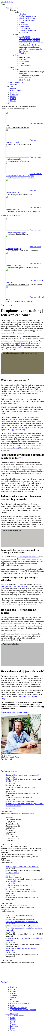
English (13, 88)
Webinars (13, 84)
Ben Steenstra (6, 755)
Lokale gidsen (24, 37)
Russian (13, 1028)
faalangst (16, 448)
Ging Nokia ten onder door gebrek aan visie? (22, 922)
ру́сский (13, 93)
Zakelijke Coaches (12, 781)
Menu (3, 4)
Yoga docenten (24, 28)
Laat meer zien (6, 305)
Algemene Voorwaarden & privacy (23, 1010)
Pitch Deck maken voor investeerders (19, 916)
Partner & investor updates (19, 1004)
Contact (13, 997)
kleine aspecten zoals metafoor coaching (15, 347)
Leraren (22, 22)
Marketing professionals (28, 16)
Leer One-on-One (16, 82)
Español (13, 97)
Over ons (13, 995)
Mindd (21, 63)
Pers (11, 999)
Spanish (13, 1030)
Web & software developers (29, 45)
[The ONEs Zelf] (14, 712)
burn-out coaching (34, 427)
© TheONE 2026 (12, 1014)
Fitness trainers (24, 26)
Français (13, 101)
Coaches (22, 14)
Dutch (12, 1018)
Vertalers (22, 53)
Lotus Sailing (24, 61)
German (13, 1024)
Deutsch (13, 99)
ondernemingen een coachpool (28, 557)
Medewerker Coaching (18, 1008)
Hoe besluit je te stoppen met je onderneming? (22, 775)
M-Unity (22, 59)
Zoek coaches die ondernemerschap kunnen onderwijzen (24, 175)
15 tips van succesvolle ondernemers (19, 798)
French (12, 1022)
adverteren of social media (28, 696)
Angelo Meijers (25, 65)
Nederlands (14, 95)
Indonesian (14, 1026)
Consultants (23, 24)
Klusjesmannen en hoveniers (29, 47)
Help (12, 1006)
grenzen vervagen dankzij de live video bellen (21, 585)
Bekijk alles (5, 910)
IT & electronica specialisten (29, 39)
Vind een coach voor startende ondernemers (23, 231)
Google (3, 699)
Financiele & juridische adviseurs (31, 43)
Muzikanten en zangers (27, 20)
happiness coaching (17, 430)
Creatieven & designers (27, 18)
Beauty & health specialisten (29, 41)
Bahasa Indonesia (16, 90)
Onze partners (15, 1001)
